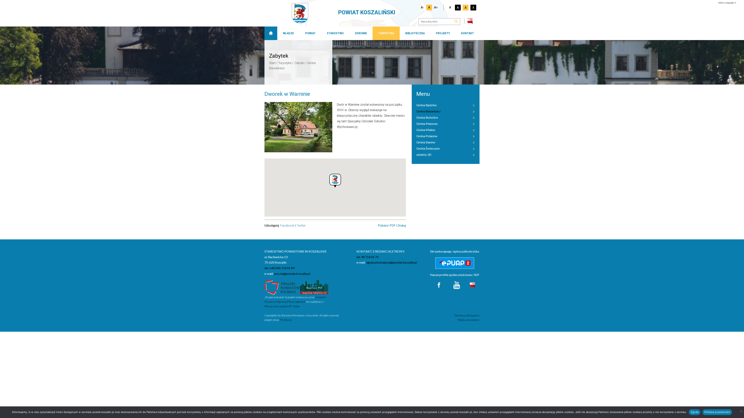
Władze (288, 33)
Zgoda (694, 412)
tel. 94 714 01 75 (367, 257)
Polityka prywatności (469, 319)
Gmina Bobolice (427, 117)
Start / (273, 63)
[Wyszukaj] (456, 21)
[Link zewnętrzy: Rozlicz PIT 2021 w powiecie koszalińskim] (314, 287)
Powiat (310, 33)
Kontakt (467, 33)
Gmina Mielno (425, 130)
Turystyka (386, 33)
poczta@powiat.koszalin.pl (292, 273)
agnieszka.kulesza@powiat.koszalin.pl (391, 262)
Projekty (443, 33)
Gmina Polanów (426, 136)
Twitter (301, 225)
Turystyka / (286, 63)
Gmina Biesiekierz (428, 111)
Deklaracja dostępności (467, 315)
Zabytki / (300, 63)
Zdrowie (361, 33)
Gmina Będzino (426, 105)
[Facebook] (439, 284)
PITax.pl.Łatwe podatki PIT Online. (282, 306)
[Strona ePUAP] (455, 263)
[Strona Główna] (270, 33)
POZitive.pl (286, 319)
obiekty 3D (423, 154)
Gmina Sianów (425, 142)
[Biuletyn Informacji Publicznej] (472, 284)
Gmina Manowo (427, 123)
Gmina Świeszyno (428, 148)
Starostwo (335, 33)
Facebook (287, 225)
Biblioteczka (415, 33)
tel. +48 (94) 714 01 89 (279, 268)
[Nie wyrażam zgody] (741, 411)
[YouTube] (457, 284)
